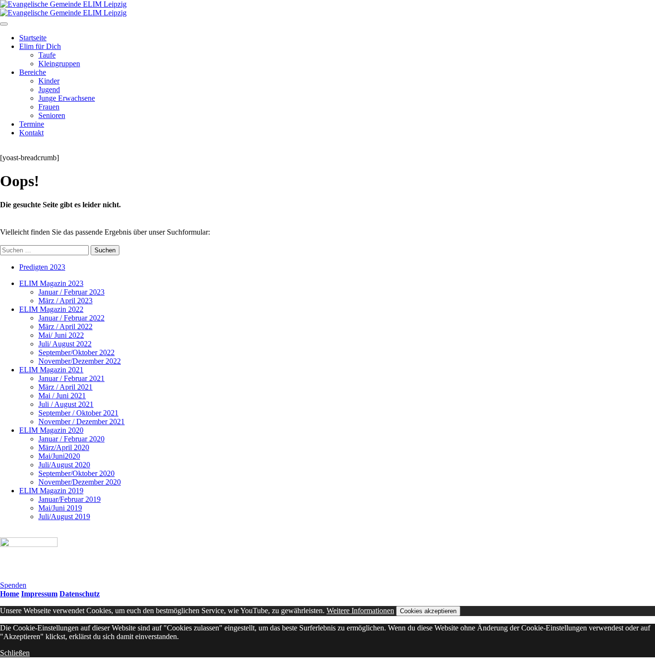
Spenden (13, 585)
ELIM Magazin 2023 (51, 283)
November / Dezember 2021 (81, 421)
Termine (31, 124)
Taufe (47, 55)
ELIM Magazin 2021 (51, 370)
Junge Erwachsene (66, 98)
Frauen (48, 107)
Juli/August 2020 (64, 465)
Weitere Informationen (360, 610)
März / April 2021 (65, 387)
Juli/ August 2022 (65, 344)
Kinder (48, 81)
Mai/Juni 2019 (60, 508)
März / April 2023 (65, 301)
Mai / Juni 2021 (62, 396)
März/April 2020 (63, 447)
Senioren (51, 115)
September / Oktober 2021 (78, 413)
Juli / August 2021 (66, 404)
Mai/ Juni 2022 (61, 335)
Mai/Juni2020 (59, 456)
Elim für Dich (40, 46)
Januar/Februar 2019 (69, 499)
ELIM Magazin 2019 (51, 491)
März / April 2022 (65, 326)
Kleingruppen (59, 63)
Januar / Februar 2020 (71, 439)
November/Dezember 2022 (79, 361)
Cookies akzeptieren (428, 611)
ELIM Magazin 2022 (51, 309)
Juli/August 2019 (64, 516)
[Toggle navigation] (4, 24)
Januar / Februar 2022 (71, 318)
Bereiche (32, 72)
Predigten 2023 (42, 267)
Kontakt (31, 133)
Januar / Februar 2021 (71, 378)
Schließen (15, 653)
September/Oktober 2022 (76, 352)
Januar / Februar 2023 (71, 292)
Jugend (49, 89)
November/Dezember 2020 (79, 482)
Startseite (33, 38)
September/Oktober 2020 (76, 473)
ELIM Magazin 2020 (51, 430)
